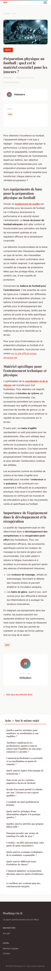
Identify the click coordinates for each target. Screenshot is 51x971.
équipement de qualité (27, 203)
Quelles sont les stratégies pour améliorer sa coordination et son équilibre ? (22, 733)
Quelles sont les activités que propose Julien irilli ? (25, 825)
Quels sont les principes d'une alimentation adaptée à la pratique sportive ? (23, 814)
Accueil (6, 13)
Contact (6, 953)
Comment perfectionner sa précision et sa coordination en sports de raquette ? (24, 761)
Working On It (12, 913)
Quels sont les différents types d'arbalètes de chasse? (21, 863)
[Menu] (45, 2)
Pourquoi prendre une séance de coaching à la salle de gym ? (22, 834)
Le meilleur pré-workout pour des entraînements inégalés (23, 885)
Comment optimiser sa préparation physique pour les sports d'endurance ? (24, 873)
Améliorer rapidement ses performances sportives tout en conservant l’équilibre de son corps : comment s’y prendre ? (24, 747)
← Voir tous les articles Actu (17, 694)
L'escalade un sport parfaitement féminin (22, 803)
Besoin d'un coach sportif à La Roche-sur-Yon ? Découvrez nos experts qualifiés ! (24, 792)
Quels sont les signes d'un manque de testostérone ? (24, 772)
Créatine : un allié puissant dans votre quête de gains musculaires (25, 844)
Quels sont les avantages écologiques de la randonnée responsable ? (24, 853)
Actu (14, 13)
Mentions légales (10, 948)
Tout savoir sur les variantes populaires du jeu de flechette (21, 781)
